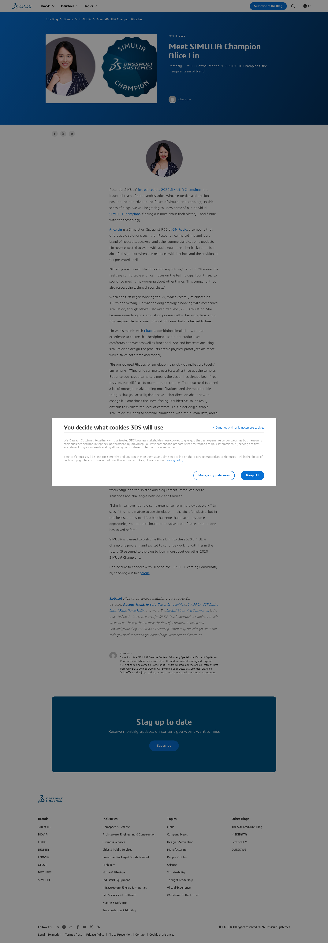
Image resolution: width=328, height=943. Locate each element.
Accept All (252, 475)
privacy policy (174, 460)
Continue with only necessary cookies (240, 427)
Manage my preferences (214, 475)
